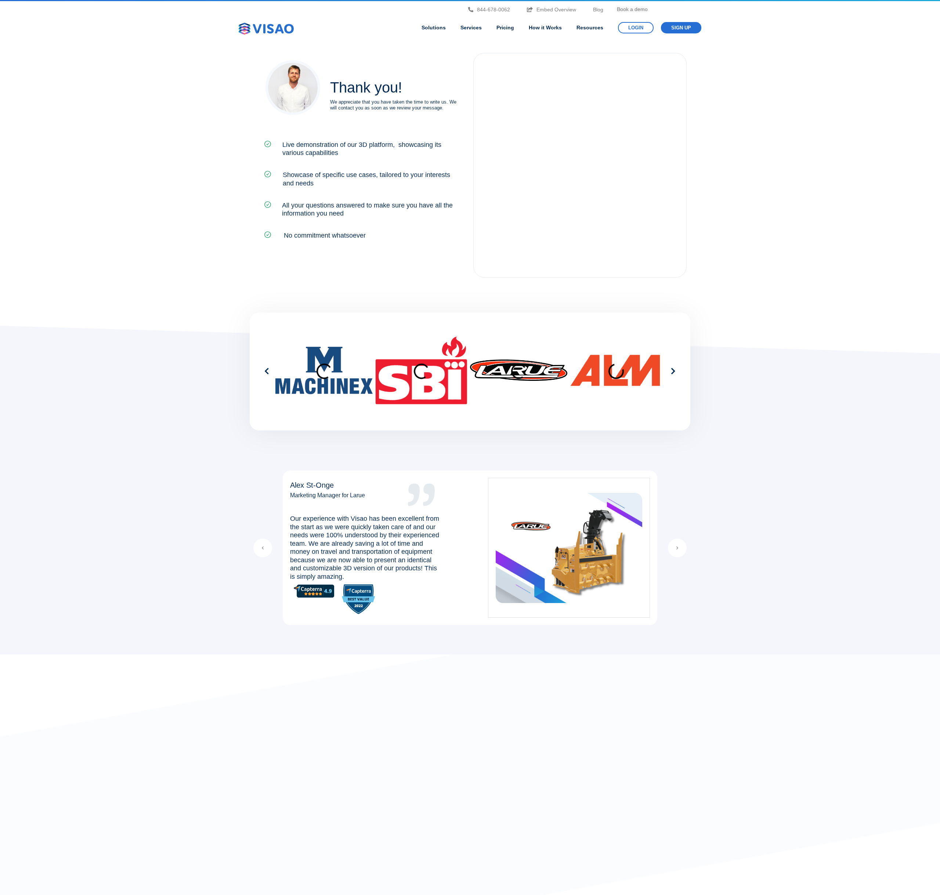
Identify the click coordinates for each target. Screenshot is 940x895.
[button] (266, 371)
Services (471, 27)
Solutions (434, 27)
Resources (589, 27)
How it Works (545, 27)
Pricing (505, 27)
